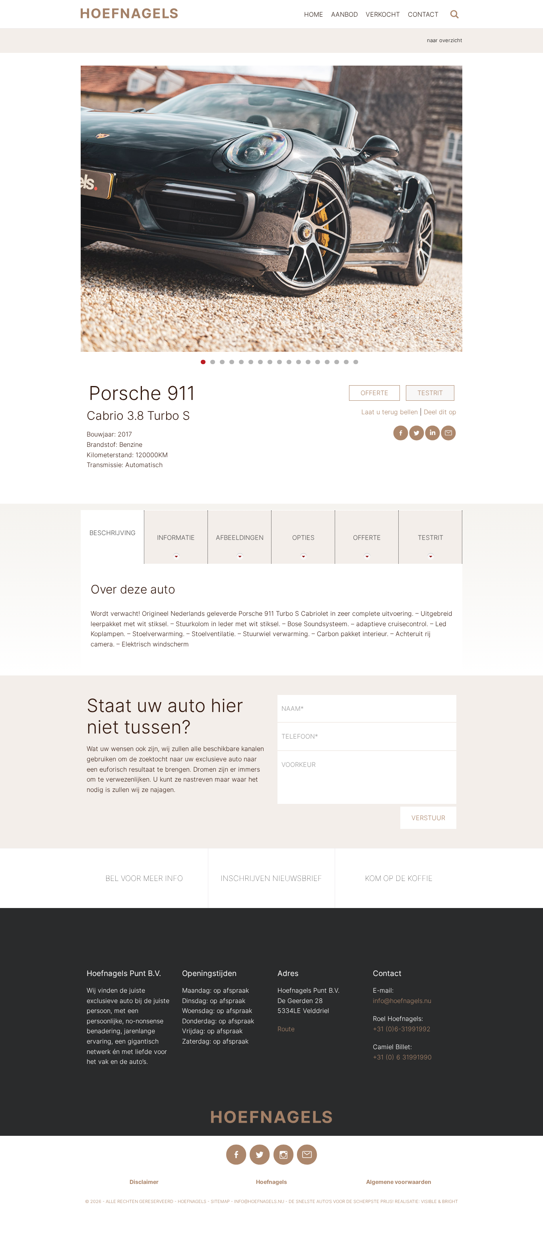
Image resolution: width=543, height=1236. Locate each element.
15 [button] (336, 362)
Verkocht (383, 14)
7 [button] (260, 362)
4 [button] (231, 362)
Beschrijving (112, 533)
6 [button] (250, 362)
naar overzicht (444, 40)
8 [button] (270, 362)
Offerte (374, 393)
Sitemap (220, 1201)
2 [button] (212, 362)
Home (313, 14)
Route (286, 1029)
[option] (271, 209)
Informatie (176, 537)
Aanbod (344, 14)
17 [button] (355, 362)
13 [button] (317, 362)
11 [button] (298, 362)
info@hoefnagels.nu (402, 1001)
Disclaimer (144, 1181)
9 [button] (279, 362)
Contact (423, 14)
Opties (303, 537)
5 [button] (241, 362)
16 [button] (346, 362)
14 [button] (327, 362)
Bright (450, 1201)
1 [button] (203, 362)
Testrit (430, 393)
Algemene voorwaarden (398, 1181)
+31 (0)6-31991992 (402, 1029)
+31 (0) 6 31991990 (402, 1057)
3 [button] (222, 362)
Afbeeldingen (240, 537)
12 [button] (308, 362)
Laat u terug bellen (389, 412)
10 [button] (289, 362)
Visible (429, 1201)
